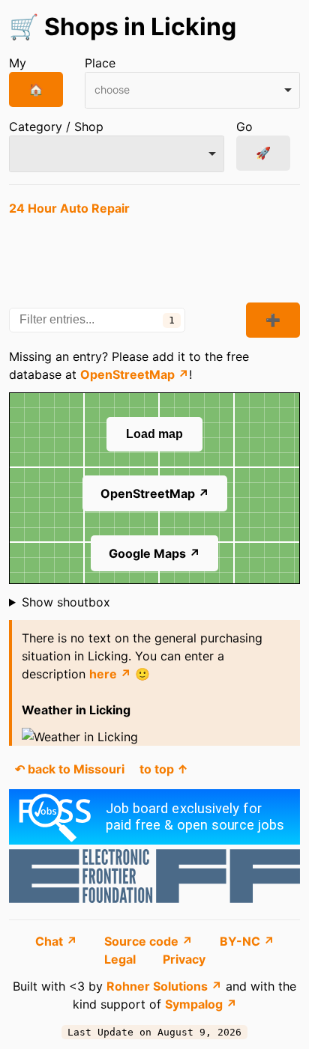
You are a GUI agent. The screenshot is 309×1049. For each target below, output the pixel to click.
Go (244, 126)
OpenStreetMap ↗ (134, 374)
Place (100, 62)
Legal (121, 959)
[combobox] (192, 90)
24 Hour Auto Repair (69, 208)
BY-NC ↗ (247, 941)
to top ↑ (164, 768)
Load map (154, 434)
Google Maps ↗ (154, 553)
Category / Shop (56, 126)
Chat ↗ (57, 941)
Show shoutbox (66, 602)
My (17, 62)
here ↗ (110, 673)
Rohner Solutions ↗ (164, 986)
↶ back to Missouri (69, 768)
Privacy (184, 959)
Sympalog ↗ (201, 1004)
